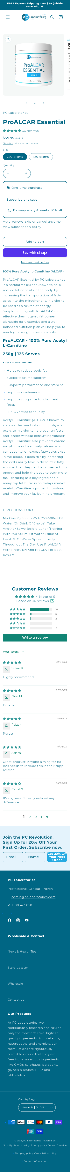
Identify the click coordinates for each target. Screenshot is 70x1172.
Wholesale (15, 983)
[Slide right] (43, 103)
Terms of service (57, 1145)
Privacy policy (39, 1145)
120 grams (41, 157)
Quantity (8, 165)
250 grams (15, 157)
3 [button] (36, 817)
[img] (12, 662)
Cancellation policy (45, 1153)
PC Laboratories (32, 1140)
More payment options (35, 262)
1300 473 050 (22, 905)
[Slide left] (26, 103)
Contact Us (16, 999)
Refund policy (21, 1145)
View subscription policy (22, 227)
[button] (8, 17)
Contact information (35, 1161)
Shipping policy (24, 1153)
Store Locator (18, 967)
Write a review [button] (35, 637)
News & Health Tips (22, 951)
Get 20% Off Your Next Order (57, 857)
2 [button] (30, 817)
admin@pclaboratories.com (33, 897)
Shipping (8, 143)
